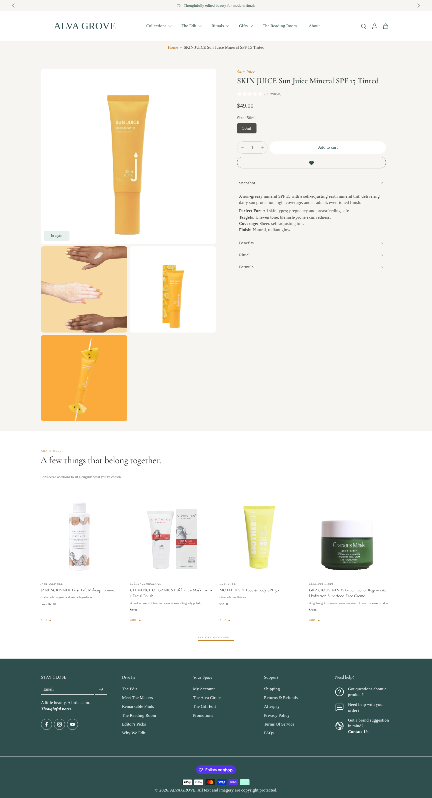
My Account (204, 689)
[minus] (242, 147)
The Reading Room (280, 25)
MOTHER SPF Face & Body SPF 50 (249, 590)
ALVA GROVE (183, 790)
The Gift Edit (204, 706)
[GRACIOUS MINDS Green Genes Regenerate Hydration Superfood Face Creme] (350, 536)
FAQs (269, 733)
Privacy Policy (277, 715)
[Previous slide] (13, 5)
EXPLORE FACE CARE (213, 637)
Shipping (272, 689)
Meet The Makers (137, 698)
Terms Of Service (279, 724)
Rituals (218, 25)
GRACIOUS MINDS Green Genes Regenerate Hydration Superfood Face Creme (347, 592)
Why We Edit (134, 733)
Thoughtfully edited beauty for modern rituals (219, 5)
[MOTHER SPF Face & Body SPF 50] (261, 536)
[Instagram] (59, 724)
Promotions (203, 715)
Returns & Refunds (281, 698)
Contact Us (358, 731)
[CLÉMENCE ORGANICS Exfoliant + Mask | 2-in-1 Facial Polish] (171, 536)
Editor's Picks (134, 724)
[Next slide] (418, 5)
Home (173, 47)
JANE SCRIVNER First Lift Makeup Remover (78, 590)
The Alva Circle (207, 698)
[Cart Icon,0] (385, 26)
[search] (363, 26)
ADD (43, 620)
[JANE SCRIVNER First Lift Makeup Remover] (81, 536)
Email (49, 689)
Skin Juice (246, 71)
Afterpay (272, 706)
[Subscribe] (101, 689)
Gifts (243, 25)
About (314, 25)
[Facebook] (46, 724)
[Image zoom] (128, 156)
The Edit (189, 25)
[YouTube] (72, 724)
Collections (156, 25)
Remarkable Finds (138, 706)
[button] (328, 147)
